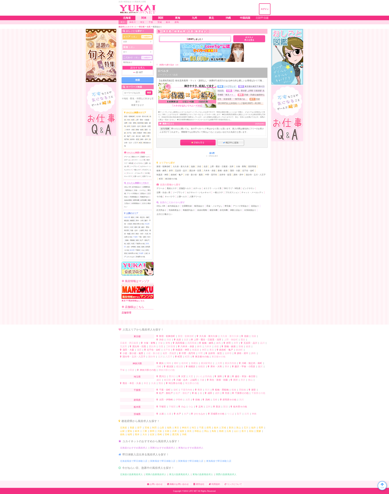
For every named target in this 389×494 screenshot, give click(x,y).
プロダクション (232, 192)
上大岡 (218, 363)
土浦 (145, 253)
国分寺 (151, 356)
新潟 (231, 427)
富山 (238, 427)
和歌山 (197, 431)
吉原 (132, 120)
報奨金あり (129, 190)
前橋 (138, 247)
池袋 (193, 166)
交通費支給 (146, 187)
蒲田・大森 (235, 171)
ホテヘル (127, 160)
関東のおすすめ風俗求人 (162, 447)
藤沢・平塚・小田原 (245, 366)
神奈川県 (127, 217)
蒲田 (139, 349)
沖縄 (184, 434)
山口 (236, 431)
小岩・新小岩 (153, 353)
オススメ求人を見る (249, 38)
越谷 (159, 380)
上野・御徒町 (231, 339)
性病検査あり (134, 197)
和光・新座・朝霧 (219, 380)
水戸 (178, 414)
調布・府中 (144, 139)
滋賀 (182, 431)
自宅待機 (143, 200)
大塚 (160, 343)
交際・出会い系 (163, 192)
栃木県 (132, 250)
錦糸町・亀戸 (177, 175)
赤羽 (128, 126)
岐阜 (137, 431)
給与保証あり (136, 187)
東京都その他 (171, 179)
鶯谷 (243, 339)
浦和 (135, 227)
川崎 (159, 366)
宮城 (147, 427)
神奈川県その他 (138, 224)
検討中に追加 (231, 142)
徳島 (122, 434)
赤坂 (216, 346)
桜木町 (184, 363)
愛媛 (258, 431)
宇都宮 (137, 250)
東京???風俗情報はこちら (133, 300)
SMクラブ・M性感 (232, 188)
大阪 (159, 431)
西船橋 (242, 389)
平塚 (122, 370)
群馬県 (137, 400)
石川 (246, 427)
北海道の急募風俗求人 (131, 474)
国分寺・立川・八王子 (256, 175)
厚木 (227, 366)
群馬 (209, 427)
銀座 (248, 346)
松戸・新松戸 (144, 240)
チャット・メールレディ (135, 173)
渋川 (241, 399)
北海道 (123, 427)
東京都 (137, 336)
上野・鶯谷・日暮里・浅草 (222, 166)
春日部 (167, 380)
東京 (211, 349)
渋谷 (128, 120)
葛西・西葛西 (169, 353)
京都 (167, 431)
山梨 (122, 431)
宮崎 (167, 434)
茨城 (223, 427)
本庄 (146, 383)
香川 (243, 431)
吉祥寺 (228, 353)
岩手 (139, 427)
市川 (148, 237)
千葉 (201, 427)
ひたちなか (130, 257)
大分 (144, 434)
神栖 (254, 413)
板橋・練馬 (161, 171)
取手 (239, 413)
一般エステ (137, 170)
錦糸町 (239, 349)
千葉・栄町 (142, 237)
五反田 (123, 346)
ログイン (265, 9)
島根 (221, 431)
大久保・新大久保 (142, 116)
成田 (128, 243)
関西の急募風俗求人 (226, 474)
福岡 (129, 434)
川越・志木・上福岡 (137, 230)
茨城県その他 (140, 257)
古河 (246, 413)
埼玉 (194, 427)
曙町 (176, 363)
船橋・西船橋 (129, 240)
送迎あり (143, 193)
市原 (132, 243)
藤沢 (260, 366)
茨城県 (141, 253)
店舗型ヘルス (144, 157)
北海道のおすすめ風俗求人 (133, 447)
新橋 (241, 346)
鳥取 (214, 431)
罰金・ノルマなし (140, 190)
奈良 (189, 431)
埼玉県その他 (175, 383)
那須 (125, 253)
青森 (132, 427)
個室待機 (136, 200)
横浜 (132, 217)
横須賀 (126, 220)
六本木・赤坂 (129, 130)
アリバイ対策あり (133, 193)
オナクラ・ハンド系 (138, 160)
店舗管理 (126, 312)
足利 (146, 250)
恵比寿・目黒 (146, 126)
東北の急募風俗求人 (179, 474)
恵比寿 (152, 346)
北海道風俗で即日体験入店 (133, 461)
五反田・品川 (135, 126)
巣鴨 (167, 343)
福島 (169, 427)
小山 (142, 250)
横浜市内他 (230, 363)
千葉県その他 (140, 243)
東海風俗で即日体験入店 (218, 461)
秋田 (154, 427)
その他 (147, 173)
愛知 (129, 431)
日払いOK (127, 187)
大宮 (131, 227)
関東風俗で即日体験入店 (162, 461)
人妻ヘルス (137, 176)
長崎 (159, 434)
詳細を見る (198, 142)
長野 (261, 427)
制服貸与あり (144, 197)
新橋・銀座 (139, 130)
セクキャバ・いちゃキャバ (199, 192)
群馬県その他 (229, 399)
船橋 (234, 389)
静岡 (152, 431)
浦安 (137, 240)
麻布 (199, 346)
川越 (202, 380)
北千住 (166, 349)
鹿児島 (175, 434)
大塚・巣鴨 (132, 123)
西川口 (126, 227)
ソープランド (134, 166)
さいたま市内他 (204, 376)
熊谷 (161, 383)
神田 (204, 349)
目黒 (161, 346)
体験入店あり (236, 210)
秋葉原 (195, 349)
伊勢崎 (179, 399)
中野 (200, 353)
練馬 (218, 343)
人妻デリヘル (146, 176)
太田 (187, 399)
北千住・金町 (131, 133)
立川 (160, 356)
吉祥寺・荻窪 (134, 139)
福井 (253, 427)
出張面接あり (136, 203)
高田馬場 (140, 123)
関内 (169, 363)
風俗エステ (135, 157)
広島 (229, 431)
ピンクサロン (138, 163)
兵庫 (174, 431)
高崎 (142, 247)
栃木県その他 (133, 253)
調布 (253, 353)
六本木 (208, 346)
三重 (144, 431)
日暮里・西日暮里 (129, 343)
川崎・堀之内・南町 (142, 217)
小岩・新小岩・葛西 (138, 136)
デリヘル (127, 157)
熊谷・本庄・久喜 (142, 234)
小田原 (130, 370)
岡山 (206, 431)
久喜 (153, 383)
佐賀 (152, 434)
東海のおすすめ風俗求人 (190, 447)
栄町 (175, 389)
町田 (140, 143)
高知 (251, 431)
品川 (262, 343)
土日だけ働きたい (164, 214)
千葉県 (135, 237)
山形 (162, 427)
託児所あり (161, 210)
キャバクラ (128, 176)
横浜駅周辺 (206, 363)
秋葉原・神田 (141, 133)
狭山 (250, 380)
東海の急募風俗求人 (203, 474)
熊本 (137, 434)
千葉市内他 (186, 389)
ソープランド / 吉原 (168, 75)
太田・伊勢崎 (131, 247)
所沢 (132, 234)
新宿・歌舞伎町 (129, 116)
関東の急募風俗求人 (156, 474)
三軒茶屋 (170, 346)
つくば (230, 413)
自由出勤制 (128, 200)
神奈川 (185, 427)
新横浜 (194, 363)
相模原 (132, 220)
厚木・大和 (139, 220)
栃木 (216, 427)
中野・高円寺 (211, 175)
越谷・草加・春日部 (245, 376)
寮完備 (228, 206)
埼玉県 (147, 224)
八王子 (168, 356)
